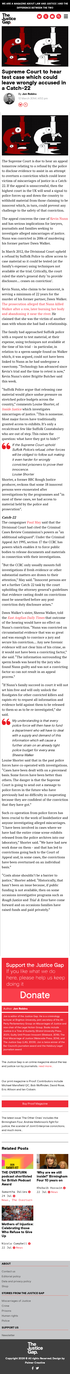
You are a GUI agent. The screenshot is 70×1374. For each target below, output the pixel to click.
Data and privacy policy (16, 1281)
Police (6, 1321)
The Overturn (22, 1200)
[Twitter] (37, 1368)
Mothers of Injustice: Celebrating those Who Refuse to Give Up (17, 1230)
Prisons (6, 1311)
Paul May (34, 522)
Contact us (8, 1271)
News (5, 1200)
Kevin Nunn (59, 218)
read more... (46, 1066)
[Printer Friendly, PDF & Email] (4, 953)
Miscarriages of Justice (16, 1301)
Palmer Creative (35, 1362)
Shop (5, 1286)
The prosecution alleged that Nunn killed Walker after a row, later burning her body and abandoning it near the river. (33, 309)
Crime (5, 1306)
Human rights (10, 1316)
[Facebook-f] (32, 1368)
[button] (59, 16)
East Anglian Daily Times (26, 617)
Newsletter (8, 1335)
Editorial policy (11, 1276)
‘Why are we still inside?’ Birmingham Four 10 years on (52, 1176)
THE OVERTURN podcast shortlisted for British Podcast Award (17, 1178)
